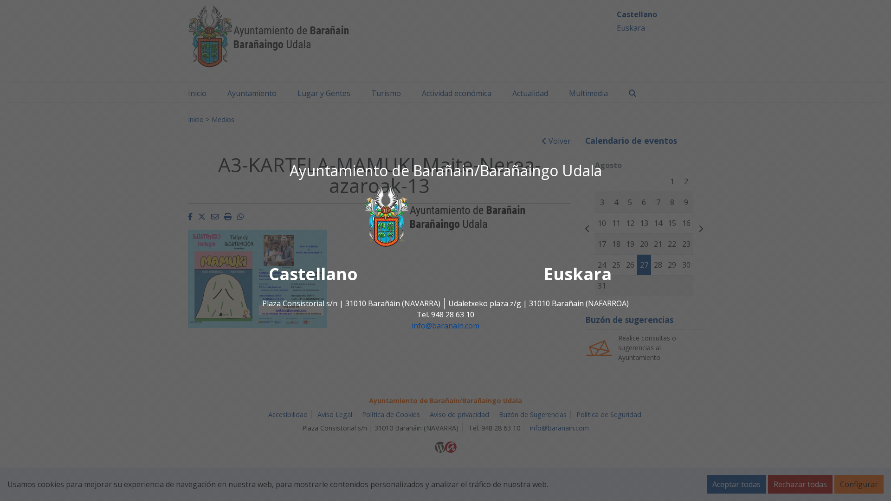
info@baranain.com (445, 326)
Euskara (578, 274)
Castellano (313, 274)
